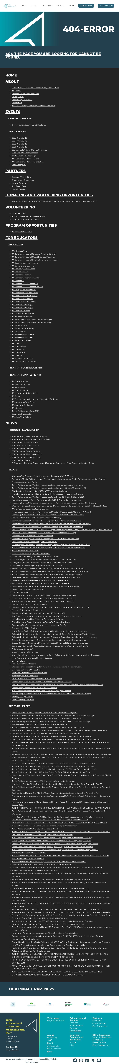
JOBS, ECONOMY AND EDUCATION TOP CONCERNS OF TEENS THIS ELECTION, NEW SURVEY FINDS (57, 972)
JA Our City (16, 343)
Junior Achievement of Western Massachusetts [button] (101, 1040)
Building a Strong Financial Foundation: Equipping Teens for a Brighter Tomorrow (47, 568)
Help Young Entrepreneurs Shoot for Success (32, 658)
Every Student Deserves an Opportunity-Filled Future (35, 88)
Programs (47, 6)
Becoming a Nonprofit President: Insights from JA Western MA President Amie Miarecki (50, 607)
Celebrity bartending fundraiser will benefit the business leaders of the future (46, 577)
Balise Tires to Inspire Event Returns (27, 589)
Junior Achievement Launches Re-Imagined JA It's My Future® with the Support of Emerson (53, 766)
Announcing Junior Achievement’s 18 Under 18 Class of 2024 (38, 613)
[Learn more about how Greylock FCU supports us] (31, 1004)
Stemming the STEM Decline (24, 628)
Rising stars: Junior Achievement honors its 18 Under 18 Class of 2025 (42, 562)
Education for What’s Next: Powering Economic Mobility (36, 518)
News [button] (49, 1052)
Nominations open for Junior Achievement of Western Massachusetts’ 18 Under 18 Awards (51, 512)
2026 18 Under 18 (19, 147)
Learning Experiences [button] (76, 1036)
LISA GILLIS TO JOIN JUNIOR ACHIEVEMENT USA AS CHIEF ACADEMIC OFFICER (48, 975)
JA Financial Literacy (21, 311)
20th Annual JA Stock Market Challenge (29, 150)
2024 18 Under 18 (19, 141)
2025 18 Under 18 (19, 144)
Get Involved (106, 6)
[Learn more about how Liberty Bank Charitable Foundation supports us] (106, 1004)
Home (24, 6)
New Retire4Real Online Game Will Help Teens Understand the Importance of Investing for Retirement (57, 817)
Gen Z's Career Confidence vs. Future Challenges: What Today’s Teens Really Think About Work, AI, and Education (62, 530)
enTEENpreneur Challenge (24, 156)
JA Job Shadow (18, 331)
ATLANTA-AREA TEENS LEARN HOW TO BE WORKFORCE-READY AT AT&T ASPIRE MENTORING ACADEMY (59, 823)
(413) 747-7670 (12, 1049)
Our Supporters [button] (99, 1026)
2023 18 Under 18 (19, 138)
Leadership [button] (52, 1037)
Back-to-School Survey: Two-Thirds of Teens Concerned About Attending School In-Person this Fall (55, 793)
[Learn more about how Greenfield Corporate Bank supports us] (12, 1004)
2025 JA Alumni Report (22, 460)
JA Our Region (18, 352)
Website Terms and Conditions (25, 94)
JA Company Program (21, 275)
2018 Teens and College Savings (26, 451)
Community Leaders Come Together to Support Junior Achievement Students (46, 521)
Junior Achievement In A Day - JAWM (28, 216)
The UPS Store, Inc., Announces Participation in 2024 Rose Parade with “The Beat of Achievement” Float (57, 685)
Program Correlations (25, 367)
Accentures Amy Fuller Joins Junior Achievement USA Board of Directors (44, 864)
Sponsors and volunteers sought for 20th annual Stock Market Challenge (44, 533)
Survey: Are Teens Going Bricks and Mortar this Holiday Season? (39, 918)
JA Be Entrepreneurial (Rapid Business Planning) (33, 257)
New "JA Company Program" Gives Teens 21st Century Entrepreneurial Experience (48, 924)
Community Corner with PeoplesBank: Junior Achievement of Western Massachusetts (50, 646)
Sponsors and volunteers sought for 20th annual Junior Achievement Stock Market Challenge (53, 715)
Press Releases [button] (54, 1049)
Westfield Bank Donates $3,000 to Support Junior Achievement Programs (44, 712)
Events (60, 6)
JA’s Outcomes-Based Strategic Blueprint (30, 509)
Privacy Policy (18, 97)
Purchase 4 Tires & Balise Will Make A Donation (32, 536)
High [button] (72, 1045)
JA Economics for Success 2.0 (25, 284)
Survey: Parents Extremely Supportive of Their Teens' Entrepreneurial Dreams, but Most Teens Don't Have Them (61, 915)
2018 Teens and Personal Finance (26, 454)
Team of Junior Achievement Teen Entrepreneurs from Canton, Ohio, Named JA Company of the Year (57, 867)
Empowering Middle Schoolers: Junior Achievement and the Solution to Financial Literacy (51, 693)
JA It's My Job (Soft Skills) (23, 328)
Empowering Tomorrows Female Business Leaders (34, 688)
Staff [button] (49, 1040)
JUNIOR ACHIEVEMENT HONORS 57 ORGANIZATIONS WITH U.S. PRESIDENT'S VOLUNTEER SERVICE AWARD (61, 912)
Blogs (12, 469)
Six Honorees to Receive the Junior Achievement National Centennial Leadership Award (51, 879)
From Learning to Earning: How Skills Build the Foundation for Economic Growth (47, 494)
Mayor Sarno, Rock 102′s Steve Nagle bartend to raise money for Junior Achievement (49, 631)
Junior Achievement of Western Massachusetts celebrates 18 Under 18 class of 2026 (49, 488)
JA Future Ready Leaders (23, 313)
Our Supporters (19, 186)
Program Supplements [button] (76, 1024)
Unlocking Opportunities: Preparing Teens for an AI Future (37, 619)
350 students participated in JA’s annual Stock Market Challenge (40, 583)
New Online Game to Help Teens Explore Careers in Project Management (44, 826)
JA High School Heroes (22, 316)
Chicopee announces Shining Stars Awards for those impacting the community (46, 667)
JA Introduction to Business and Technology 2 (32, 322)
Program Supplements (25, 374)
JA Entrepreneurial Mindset (24, 290)
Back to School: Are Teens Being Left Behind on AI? (34, 542)
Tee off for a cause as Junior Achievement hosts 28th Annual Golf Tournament (46, 500)
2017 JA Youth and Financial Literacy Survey (31, 439)
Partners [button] (97, 1018)
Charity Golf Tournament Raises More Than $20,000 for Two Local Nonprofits (45, 586)
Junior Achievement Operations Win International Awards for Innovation (44, 781)
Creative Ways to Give (21, 177)
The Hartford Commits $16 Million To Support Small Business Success (42, 835)
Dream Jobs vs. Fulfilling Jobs (25, 652)
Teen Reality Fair (19, 165)
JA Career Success (20, 272)
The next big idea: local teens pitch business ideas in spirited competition (44, 559)
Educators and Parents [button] (78, 1019)
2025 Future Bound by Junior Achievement (31, 554)
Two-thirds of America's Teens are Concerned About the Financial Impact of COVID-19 (50, 820)
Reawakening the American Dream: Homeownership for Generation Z (43, 601)
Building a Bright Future (22, 697)
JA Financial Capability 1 (22, 304)
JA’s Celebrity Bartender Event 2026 (28, 162)
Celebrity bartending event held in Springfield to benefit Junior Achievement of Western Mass (53, 634)
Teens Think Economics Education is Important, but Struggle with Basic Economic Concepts (52, 847)
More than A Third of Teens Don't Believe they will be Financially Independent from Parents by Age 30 (57, 784)
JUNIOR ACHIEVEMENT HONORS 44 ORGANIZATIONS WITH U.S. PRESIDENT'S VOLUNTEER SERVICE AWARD (61, 832)
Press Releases (19, 706)
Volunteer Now (18, 213)
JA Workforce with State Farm (25, 550)
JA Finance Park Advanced (24, 301)
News (71, 6)
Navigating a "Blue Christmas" (25, 676)
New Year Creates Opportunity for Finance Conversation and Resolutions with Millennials (51, 945)
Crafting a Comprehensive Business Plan (29, 673)
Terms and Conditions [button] (15, 1059)
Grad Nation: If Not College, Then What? (29, 604)
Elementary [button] (75, 1040)
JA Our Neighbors (20, 381)
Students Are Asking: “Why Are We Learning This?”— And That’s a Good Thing (45, 539)
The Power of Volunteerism (24, 664)
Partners (15, 171)
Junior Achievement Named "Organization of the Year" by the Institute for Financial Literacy (52, 838)
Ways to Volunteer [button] (55, 1021)
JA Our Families (19, 346)
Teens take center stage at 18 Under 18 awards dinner (35, 556)
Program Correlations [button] (75, 1029)
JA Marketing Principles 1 (23, 334)
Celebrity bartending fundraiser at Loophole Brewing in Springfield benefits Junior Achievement (54, 637)
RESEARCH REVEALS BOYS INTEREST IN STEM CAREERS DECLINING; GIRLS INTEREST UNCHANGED (56, 909)
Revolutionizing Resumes (23, 700)
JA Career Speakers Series (23, 269)
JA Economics (18, 281)
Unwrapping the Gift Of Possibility (26, 670)
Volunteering (20, 207)
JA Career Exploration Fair (23, 266)
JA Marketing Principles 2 (23, 337)
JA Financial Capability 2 (22, 307)
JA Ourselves (17, 355)
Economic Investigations (22, 414)
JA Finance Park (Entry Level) (25, 296)
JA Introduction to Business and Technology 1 (32, 319)
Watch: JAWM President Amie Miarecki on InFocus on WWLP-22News (43, 476)
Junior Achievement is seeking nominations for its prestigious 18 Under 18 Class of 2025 (50, 571)
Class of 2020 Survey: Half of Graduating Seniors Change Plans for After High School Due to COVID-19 (56, 739)
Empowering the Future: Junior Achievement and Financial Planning (42, 682)
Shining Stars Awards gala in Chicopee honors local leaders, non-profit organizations (49, 640)
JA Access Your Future (22, 231)
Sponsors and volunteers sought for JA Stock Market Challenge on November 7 (47, 718)
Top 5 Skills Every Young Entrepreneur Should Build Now (37, 565)
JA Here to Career (20, 390)
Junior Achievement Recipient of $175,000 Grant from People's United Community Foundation (53, 921)
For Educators (21, 238)
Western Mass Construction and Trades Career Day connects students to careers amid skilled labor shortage (59, 506)
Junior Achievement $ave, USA (25, 411)
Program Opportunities (31, 225)
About (33, 6)
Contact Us (17, 103)
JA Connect (17, 396)
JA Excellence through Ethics (25, 293)
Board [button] (50, 1043)
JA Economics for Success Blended (27, 287)
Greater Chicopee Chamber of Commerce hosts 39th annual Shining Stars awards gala (50, 643)
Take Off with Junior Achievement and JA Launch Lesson (37, 679)
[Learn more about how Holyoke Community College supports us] (68, 1004)
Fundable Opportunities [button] (99, 1022)
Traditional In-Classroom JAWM (25, 219)
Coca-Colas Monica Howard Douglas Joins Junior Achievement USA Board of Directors (50, 888)
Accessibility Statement (22, 100)
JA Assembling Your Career (24, 402)
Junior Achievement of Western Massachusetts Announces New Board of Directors (48, 547)
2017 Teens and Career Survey (25, 442)
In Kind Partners (19, 183)
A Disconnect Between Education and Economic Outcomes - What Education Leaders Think (53, 463)
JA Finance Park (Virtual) (22, 299)
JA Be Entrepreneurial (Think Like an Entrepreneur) (34, 260)
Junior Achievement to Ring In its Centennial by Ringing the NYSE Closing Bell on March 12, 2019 (54, 769)
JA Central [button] (34, 1062)
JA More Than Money (21, 340)
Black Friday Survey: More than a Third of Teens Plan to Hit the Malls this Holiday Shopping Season (55, 844)
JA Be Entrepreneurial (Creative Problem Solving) (34, 254)
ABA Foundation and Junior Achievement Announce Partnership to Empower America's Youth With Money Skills (61, 754)
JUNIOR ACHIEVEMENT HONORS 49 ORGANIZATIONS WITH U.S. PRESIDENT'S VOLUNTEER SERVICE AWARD (61, 808)
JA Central (16, 91)
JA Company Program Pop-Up (25, 278)
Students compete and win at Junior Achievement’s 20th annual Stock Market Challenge (51, 524)
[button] (37, 6)
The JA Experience (20, 592)
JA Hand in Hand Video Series (25, 393)
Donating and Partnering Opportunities (49, 195)
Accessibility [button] (44, 1059)
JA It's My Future (19, 325)
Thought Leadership (23, 429)
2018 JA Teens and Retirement (25, 445)
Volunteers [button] (53, 1018)
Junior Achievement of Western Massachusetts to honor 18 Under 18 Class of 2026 (48, 497)
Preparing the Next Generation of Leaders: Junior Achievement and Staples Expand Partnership (54, 503)
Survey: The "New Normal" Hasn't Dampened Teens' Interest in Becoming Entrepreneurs (51, 841)
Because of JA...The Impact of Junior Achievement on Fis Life (39, 625)
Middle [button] (73, 1042)
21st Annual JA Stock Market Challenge (29, 125)
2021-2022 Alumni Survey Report (26, 457)
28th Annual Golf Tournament (25, 153)
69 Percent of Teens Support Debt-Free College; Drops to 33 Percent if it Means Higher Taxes (53, 763)
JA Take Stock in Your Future (24, 361)
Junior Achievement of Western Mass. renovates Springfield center (41, 691)
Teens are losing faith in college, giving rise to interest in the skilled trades (44, 595)
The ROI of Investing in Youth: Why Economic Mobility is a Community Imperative (47, 527)
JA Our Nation (18, 349)
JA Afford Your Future (21, 417)
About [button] (50, 1035)
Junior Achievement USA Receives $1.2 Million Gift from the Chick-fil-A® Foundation (49, 862)
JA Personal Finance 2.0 (22, 358)
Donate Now (86, 6)
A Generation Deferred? (22, 649)
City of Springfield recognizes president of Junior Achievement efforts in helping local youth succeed (56, 655)
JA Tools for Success (21, 384)
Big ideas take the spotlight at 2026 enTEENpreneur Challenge (39, 491)
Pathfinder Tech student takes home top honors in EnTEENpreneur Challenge (46, 616)
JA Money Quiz (18, 387)
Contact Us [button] (12, 1047)
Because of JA (18, 661)
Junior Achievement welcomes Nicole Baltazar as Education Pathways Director (47, 574)
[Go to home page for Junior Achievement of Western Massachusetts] (9, 6)
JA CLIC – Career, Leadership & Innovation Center (33, 106)
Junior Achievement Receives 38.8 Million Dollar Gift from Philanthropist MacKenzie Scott (51, 772)
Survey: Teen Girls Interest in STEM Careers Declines (34, 870)
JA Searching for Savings (22, 405)
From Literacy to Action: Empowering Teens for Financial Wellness (41, 622)
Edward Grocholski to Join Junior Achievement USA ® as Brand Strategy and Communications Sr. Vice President (61, 942)
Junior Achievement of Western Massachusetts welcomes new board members (47, 485)
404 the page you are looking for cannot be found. (53, 55)
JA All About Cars (19, 251)
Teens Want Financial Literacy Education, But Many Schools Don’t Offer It (44, 598)
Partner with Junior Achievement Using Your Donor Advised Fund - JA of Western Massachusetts (54, 201)
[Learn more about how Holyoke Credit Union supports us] (87, 1004)
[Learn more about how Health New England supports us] (50, 1004)
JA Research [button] (53, 1046)
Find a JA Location (100, 1045)
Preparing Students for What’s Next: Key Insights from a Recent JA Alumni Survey (48, 515)
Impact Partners (19, 189)
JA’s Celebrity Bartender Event (25, 159)
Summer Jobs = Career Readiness (27, 610)
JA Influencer (18, 408)
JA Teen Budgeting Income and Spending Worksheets (36, 399)
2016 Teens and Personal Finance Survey (30, 436)
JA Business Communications (25, 263)
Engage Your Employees (23, 180)
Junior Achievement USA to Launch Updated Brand (35, 829)
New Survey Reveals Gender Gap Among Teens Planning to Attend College (45, 933)
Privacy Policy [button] (31, 1059)
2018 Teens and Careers (22, 448)
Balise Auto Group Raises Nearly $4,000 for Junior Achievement (40, 580)
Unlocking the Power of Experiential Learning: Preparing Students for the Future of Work (51, 545)
